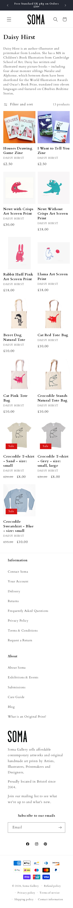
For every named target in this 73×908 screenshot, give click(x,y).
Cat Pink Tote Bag (15, 398)
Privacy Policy (18, 620)
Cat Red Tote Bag (53, 335)
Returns (13, 601)
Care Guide (16, 697)
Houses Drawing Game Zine (17, 150)
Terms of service (50, 893)
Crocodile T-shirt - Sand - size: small (18, 461)
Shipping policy (24, 899)
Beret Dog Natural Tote (14, 337)
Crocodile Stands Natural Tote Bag (53, 398)
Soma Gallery (31, 886)
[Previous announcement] (7, 5)
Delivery (14, 591)
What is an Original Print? (27, 716)
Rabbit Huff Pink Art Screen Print (18, 276)
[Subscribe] (60, 827)
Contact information (50, 899)
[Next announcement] (65, 5)
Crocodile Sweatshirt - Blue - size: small (18, 526)
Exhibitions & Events (23, 677)
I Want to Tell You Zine (54, 150)
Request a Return (20, 640)
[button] (9, 19)
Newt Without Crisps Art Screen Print (53, 213)
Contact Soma (18, 571)
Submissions (17, 687)
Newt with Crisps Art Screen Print (18, 211)
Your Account (18, 581)
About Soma (17, 667)
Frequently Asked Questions (28, 611)
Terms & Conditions (23, 630)
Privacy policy (26, 893)
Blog (11, 707)
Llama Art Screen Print (53, 276)
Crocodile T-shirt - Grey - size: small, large (53, 461)
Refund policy (52, 886)
